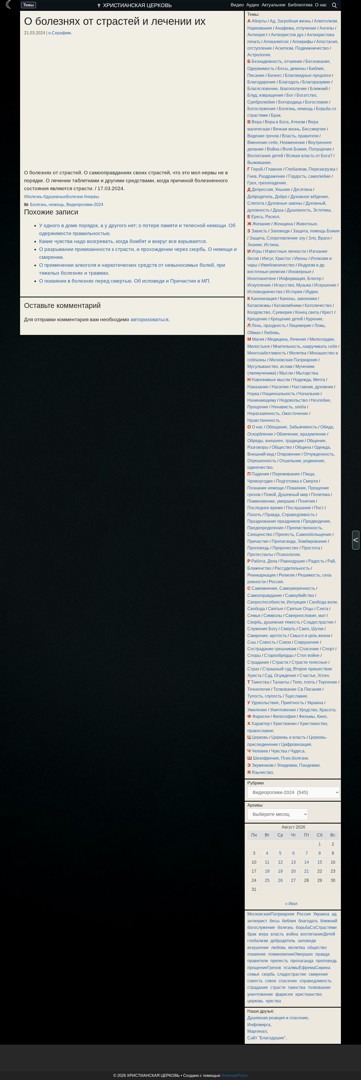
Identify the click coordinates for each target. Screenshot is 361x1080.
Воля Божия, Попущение (307, 149)
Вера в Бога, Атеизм (285, 122)
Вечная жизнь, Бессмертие (299, 129)
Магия (258, 339)
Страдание (258, 662)
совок (270, 981)
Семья (253, 615)
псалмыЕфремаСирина (307, 967)
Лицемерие (300, 325)
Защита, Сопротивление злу (277, 238)
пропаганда (301, 961)
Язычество (262, 772)
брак (251, 934)
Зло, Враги (319, 238)
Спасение (309, 649)
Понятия (306, 501)
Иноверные (299, 271)
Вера (257, 122)
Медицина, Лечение (286, 339)
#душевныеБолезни (63, 196)
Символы (272, 615)
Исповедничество (265, 291)
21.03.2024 (34, 32)
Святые (275, 608)
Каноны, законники (298, 298)
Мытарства (307, 373)
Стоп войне (308, 655)
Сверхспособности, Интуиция (276, 602)
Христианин (285, 723)
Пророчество (285, 548)
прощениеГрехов (264, 967)
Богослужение (261, 108)
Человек (260, 751)
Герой (257, 169)
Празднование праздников (273, 521)
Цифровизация (296, 744)
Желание (261, 224)
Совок (285, 642)
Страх (253, 669)
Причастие (258, 541)
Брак (275, 115)
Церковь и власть (288, 737)
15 (319, 862)
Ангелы (327, 28)
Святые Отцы (299, 608)
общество (317, 947)
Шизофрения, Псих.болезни (280, 758)
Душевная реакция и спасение (277, 1018)
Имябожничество (278, 265)
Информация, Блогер (300, 278)
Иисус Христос (276, 258)
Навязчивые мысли (271, 379)
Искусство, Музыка (292, 285)
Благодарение (261, 82)
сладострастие (291, 974)
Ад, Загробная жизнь (290, 21)
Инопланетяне (261, 278)
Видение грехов (263, 136)
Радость (316, 561)
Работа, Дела (264, 561)
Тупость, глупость (264, 696)
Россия (276, 581)
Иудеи (312, 291)
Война (273, 149)
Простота (311, 548)
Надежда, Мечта (309, 379)
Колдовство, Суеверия (269, 312)
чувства (273, 1001)
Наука (253, 393)
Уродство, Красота (317, 710)
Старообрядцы (279, 655)
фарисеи (284, 994)
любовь (278, 947)
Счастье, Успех (314, 675)
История (294, 291)
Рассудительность (292, 568)
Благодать (289, 82)
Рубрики (255, 783)
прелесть (279, 961)
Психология (288, 554)
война (292, 934)
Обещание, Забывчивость (291, 427)
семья (253, 974)
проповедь (326, 961)
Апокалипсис (276, 41)
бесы (275, 921)
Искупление (259, 285)
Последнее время (265, 508)
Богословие (316, 102)
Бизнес (275, 75)
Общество (282, 447)
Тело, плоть (304, 682)
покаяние (256, 954)
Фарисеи (261, 716)
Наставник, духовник (312, 387)
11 (267, 862)
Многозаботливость (266, 353)
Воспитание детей (265, 155)
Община (303, 447)
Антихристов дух (287, 34)
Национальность (278, 393)
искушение (258, 947)
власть (277, 934)
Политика (320, 494)
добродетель (282, 940)
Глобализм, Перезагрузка (310, 169)
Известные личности (285, 251)
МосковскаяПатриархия (270, 914)
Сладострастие (318, 622)
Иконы (300, 258)
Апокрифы (302, 41)
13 (293, 862)
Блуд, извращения (265, 95)
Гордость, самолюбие (309, 176)
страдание (257, 987)
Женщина (283, 224)
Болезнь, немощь (47, 204)
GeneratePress (234, 1075)
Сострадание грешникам (271, 649)
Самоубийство (299, 595)
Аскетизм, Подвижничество (302, 48)
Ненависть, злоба (288, 407)
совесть (255, 981)
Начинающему (261, 400)
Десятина (302, 189)
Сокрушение (306, 642)
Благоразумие (316, 82)
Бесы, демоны (291, 68)
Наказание (258, 387)
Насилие (280, 387)
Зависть (259, 231)
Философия (284, 716)
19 (280, 871)
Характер (260, 723)
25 (267, 880)
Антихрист (257, 34)
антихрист (257, 921)
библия (289, 921)
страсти (277, 987)
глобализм (257, 940)
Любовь (271, 332)
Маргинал (257, 1031)
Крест (327, 312)
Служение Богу (262, 629)
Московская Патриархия (293, 360)
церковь (255, 1001)
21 (306, 871)
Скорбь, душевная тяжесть (273, 622)
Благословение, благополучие (277, 88)
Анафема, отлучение (295, 28)
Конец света (307, 312)
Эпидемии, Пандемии (298, 765)
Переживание (286, 474)
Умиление (257, 710)
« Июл (291, 903)
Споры (254, 655)
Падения (260, 474)
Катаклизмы (259, 305)
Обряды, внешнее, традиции (275, 440)
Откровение (288, 454)
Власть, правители (300, 136)
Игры (257, 251)
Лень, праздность (269, 325)
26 (280, 880)
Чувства (279, 751)
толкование (319, 987)
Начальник (309, 393)
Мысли (286, 373)
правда (322, 954)
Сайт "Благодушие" (266, 1038)
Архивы (255, 805)
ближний (328, 921)
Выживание (259, 162)
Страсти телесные (309, 662)
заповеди (307, 940)
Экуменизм (263, 765)
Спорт (328, 649)
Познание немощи (265, 488)
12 (280, 862)
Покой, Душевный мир (286, 494)
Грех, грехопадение (266, 183)
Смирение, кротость (267, 635)
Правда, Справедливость (290, 514)
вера (263, 934)
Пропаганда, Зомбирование (299, 541)
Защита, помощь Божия (316, 231)
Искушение (325, 285)
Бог (289, 95)
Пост (319, 508)
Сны (251, 642)
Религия (287, 575)
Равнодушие (292, 561)
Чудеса (297, 751)
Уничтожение (283, 710)
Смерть (288, 629)
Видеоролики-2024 (84, 204)
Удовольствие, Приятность (277, 702)
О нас (257, 427)
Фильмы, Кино (313, 716)
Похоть (254, 514)
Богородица (290, 102)
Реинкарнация (261, 575)
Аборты (259, 21)
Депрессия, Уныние (271, 189)
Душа (278, 210)
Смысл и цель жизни (310, 635)
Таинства (260, 682)
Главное (274, 169)
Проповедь (258, 548)
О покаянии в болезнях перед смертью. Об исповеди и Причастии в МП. (125, 281)
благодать (308, 921)
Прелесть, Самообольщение (303, 534)
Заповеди (280, 231)
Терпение (327, 682)
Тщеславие (296, 696)
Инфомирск (258, 1024)
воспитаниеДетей (317, 934)
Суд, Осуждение (280, 675)
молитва (296, 947)
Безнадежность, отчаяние (277, 61)
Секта (322, 608)
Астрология (258, 55)
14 (306, 862)
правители (257, 961)
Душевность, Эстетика (309, 210)
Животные (306, 224)
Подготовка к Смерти (297, 481)
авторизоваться (149, 319)
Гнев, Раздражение (266, 176)
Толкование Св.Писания (297, 689)
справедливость (315, 981)
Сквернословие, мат (305, 615)
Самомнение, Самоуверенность (283, 588)
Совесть (267, 642)
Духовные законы (284, 203)
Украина (315, 702)
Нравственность (263, 420)
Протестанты (260, 554)
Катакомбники (288, 305)
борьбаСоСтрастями (316, 927)
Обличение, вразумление (301, 434)
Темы (28, 5)
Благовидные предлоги (308, 75)
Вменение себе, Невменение (276, 142)
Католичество (318, 305)
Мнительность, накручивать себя (305, 346)
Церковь (260, 737)
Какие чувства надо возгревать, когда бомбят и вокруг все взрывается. (123, 241)
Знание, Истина (262, 244)
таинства (297, 987)
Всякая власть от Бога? (309, 155)
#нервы (91, 196)
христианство (308, 994)
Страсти (280, 662)
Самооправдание (264, 595)
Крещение (257, 319)
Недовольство (293, 400)
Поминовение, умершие (271, 501)
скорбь (268, 974)
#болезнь (33, 196)
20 (293, 871)
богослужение (261, 927)
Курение (314, 319)
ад (334, 914)
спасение (288, 981)
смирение (318, 974)
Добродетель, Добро (267, 196)
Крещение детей (287, 319)
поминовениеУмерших (290, 954)
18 (267, 871)
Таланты (280, 682)
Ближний (319, 88)
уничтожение (260, 994)
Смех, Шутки (311, 629)
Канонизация (264, 298)
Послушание (298, 508)
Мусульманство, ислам (269, 366)
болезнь (285, 927)
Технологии (258, 689)
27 (293, 880)
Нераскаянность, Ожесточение (277, 413)
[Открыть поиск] (334, 5)
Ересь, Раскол (265, 216)
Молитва (297, 353)
